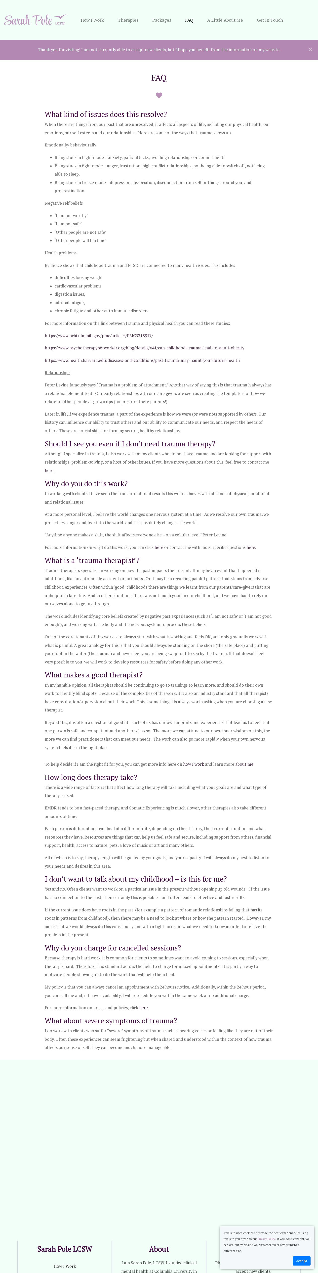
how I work (193, 764)
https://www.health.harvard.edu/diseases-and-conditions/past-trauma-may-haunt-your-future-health (142, 360)
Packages (161, 20)
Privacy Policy (266, 1239)
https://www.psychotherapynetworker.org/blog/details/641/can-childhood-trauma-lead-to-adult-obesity (144, 348)
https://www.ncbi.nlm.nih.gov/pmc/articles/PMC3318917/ (99, 335)
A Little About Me (225, 20)
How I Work (92, 20)
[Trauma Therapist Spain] (35, 20)
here (49, 470)
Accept (301, 1261)
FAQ (189, 20)
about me (244, 764)
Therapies (128, 20)
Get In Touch (270, 20)
